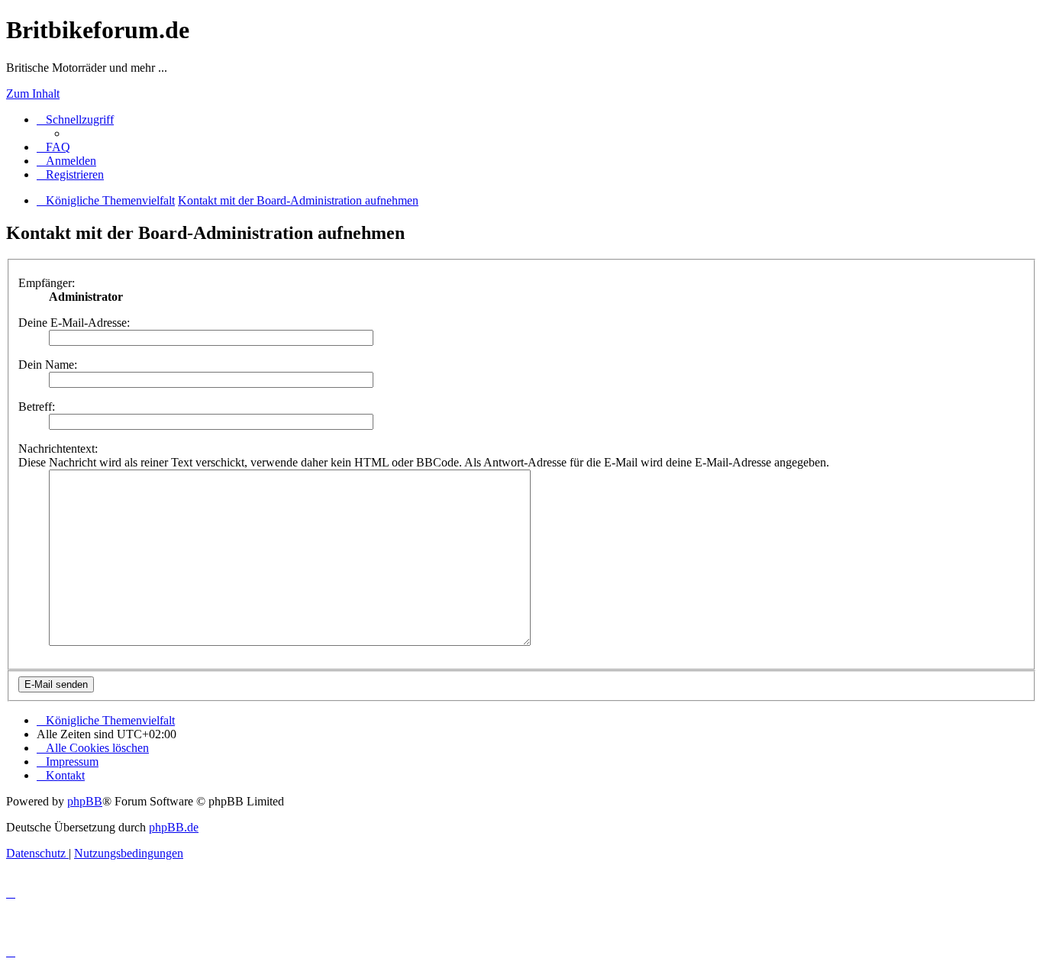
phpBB (84, 801)
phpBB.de (174, 827)
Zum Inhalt (33, 93)
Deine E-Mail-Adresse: (74, 322)
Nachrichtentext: (58, 448)
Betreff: (36, 406)
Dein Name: (47, 364)
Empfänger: (46, 282)
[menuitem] (53, 146)
